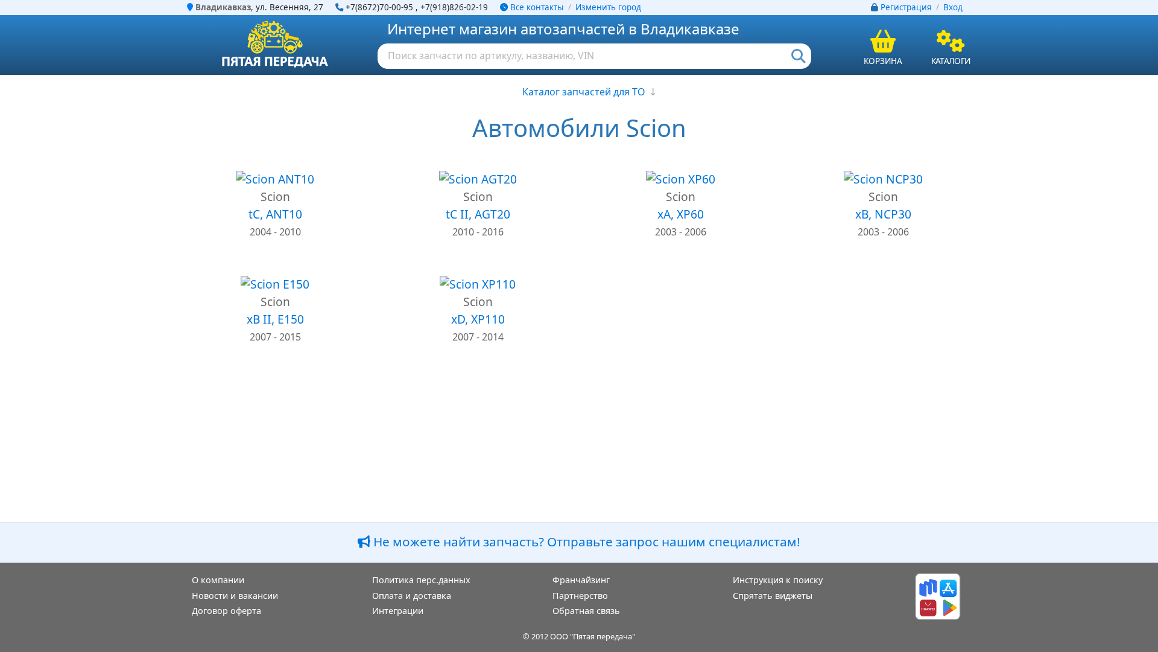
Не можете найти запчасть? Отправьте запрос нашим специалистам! (585, 541)
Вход (953, 7)
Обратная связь (586, 610)
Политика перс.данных (421, 580)
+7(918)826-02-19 (454, 7)
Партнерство (580, 595)
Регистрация (906, 7)
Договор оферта (226, 610)
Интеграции (397, 610)
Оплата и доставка (411, 595)
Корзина (883, 60)
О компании (218, 580)
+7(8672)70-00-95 (379, 7)
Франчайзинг (581, 580)
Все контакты (535, 7)
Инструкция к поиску (778, 580)
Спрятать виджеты (772, 595)
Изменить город (608, 7)
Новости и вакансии (235, 595)
